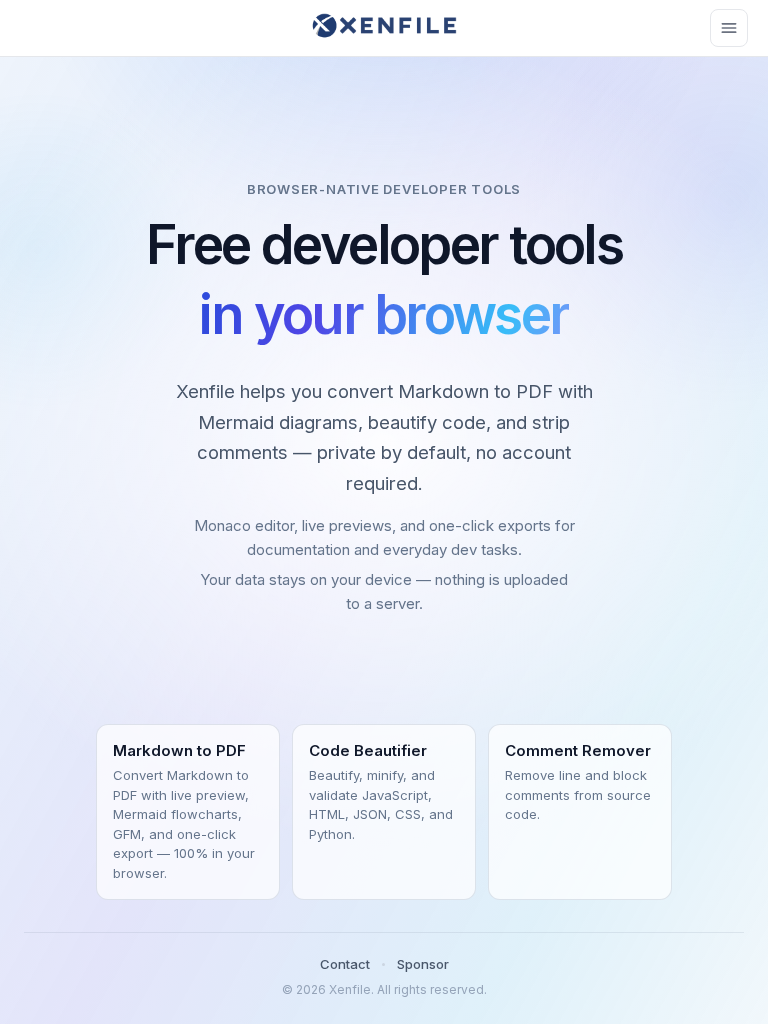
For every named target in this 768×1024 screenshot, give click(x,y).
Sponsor (423, 964)
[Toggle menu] (729, 28)
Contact (345, 964)
